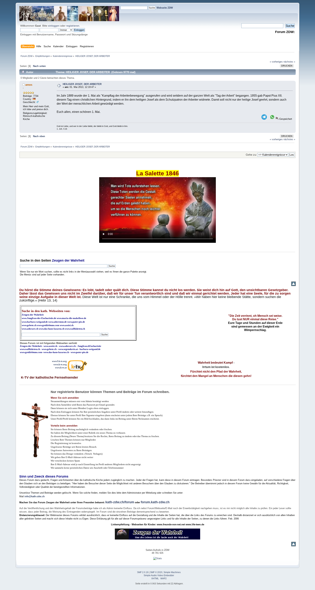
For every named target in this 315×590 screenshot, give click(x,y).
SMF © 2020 (156, 572)
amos (28, 84)
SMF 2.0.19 (142, 572)
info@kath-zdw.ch (34, 496)
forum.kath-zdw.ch (155, 502)
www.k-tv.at (61, 367)
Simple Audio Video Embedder (159, 575)
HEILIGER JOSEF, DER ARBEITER (82, 84)
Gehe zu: (251, 154)
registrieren (72, 25)
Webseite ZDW (165, 7)
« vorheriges (276, 61)
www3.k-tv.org (59, 361)
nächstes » (289, 61)
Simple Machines (172, 572)
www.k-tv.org (60, 364)
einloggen (53, 25)
